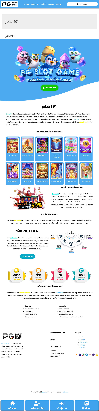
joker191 (10, 36)
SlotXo (28, 353)
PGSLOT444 (29, 372)
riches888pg (29, 337)
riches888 (29, 345)
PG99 (27, 358)
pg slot (44, 392)
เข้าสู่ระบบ (62, 408)
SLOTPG (28, 375)
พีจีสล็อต (60, 293)
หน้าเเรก (26, 4)
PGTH (27, 377)
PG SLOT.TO (29, 361)
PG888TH (29, 356)
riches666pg (29, 342)
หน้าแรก (12, 408)
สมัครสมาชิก (35, 4)
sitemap (65, 392)
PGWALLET (29, 366)
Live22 (28, 350)
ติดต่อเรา (58, 4)
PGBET (28, 380)
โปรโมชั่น (43, 4)
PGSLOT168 (29, 364)
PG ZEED (28, 369)
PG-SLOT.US (5, 343)
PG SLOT (77, 119)
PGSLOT (28, 348)
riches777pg (29, 340)
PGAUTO (28, 383)
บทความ (51, 4)
